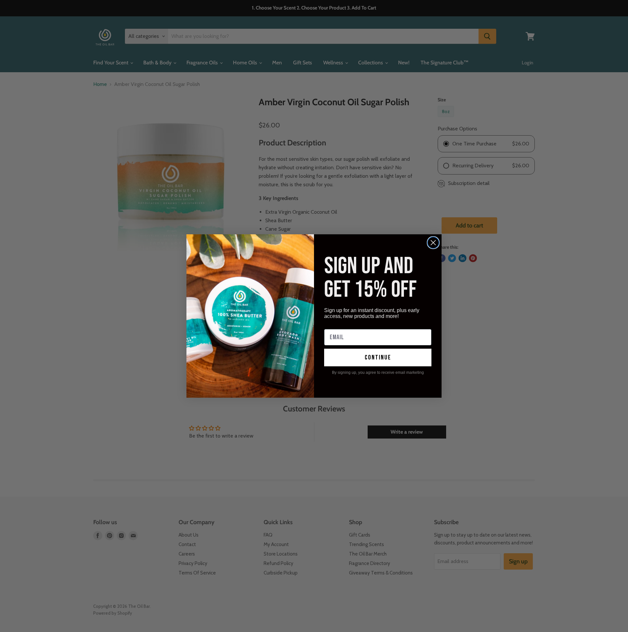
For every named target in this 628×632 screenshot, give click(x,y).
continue (378, 357)
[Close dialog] (433, 242)
